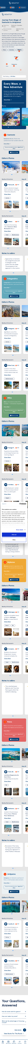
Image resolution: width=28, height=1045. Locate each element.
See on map (15, 152)
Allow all (14, 534)
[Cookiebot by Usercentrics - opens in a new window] (19, 504)
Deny (14, 539)
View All (24, 179)
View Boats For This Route (13, 1033)
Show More (7, 99)
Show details (19, 529)
